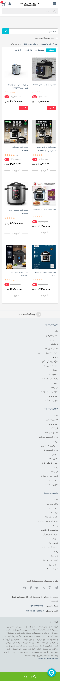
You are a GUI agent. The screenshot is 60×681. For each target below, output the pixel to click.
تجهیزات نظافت (51, 400)
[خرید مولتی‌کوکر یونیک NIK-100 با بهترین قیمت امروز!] (44, 69)
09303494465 (37, 605)
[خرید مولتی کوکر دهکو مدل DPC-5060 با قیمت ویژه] (44, 256)
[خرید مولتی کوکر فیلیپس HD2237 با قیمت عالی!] (16, 194)
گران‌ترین (29, 50)
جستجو (28, 676)
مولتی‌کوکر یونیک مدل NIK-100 (44, 85)
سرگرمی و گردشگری (49, 361)
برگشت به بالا (27, 314)
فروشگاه (54, 344)
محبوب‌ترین (40, 50)
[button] (5, 4)
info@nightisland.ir (35, 610)
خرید (50, 108)
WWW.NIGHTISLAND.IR (48, 658)
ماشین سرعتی (52, 335)
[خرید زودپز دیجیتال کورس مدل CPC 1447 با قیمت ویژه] (16, 69)
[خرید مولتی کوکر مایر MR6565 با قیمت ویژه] (44, 193)
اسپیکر (55, 370)
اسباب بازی (53, 339)
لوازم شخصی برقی (50, 366)
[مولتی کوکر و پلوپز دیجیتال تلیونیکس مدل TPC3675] (44, 131)
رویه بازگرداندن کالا (50, 378)
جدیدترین (51, 50)
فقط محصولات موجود (45, 38)
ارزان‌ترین (18, 50)
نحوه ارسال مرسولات (49, 391)
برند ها (55, 357)
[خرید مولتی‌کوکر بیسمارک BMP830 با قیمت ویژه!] (16, 256)
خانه (56, 331)
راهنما (55, 383)
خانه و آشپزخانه (51, 348)
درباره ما (54, 387)
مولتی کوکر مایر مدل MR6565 (44, 209)
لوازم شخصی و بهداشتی (48, 352)
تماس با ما (53, 374)
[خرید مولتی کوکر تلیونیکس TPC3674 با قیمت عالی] (16, 131)
